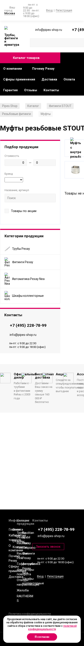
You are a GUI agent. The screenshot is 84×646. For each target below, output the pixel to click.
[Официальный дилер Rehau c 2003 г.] (11, 28)
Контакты (51, 90)
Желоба (23, 590)
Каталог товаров (26, 58)
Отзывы (30, 90)
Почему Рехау (43, 69)
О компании (12, 69)
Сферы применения (19, 79)
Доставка (49, 79)
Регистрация (64, 10)
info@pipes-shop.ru (23, 334)
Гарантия (10, 90)
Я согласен (42, 636)
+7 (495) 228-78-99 (28, 325)
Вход (49, 10)
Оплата (69, 79)
